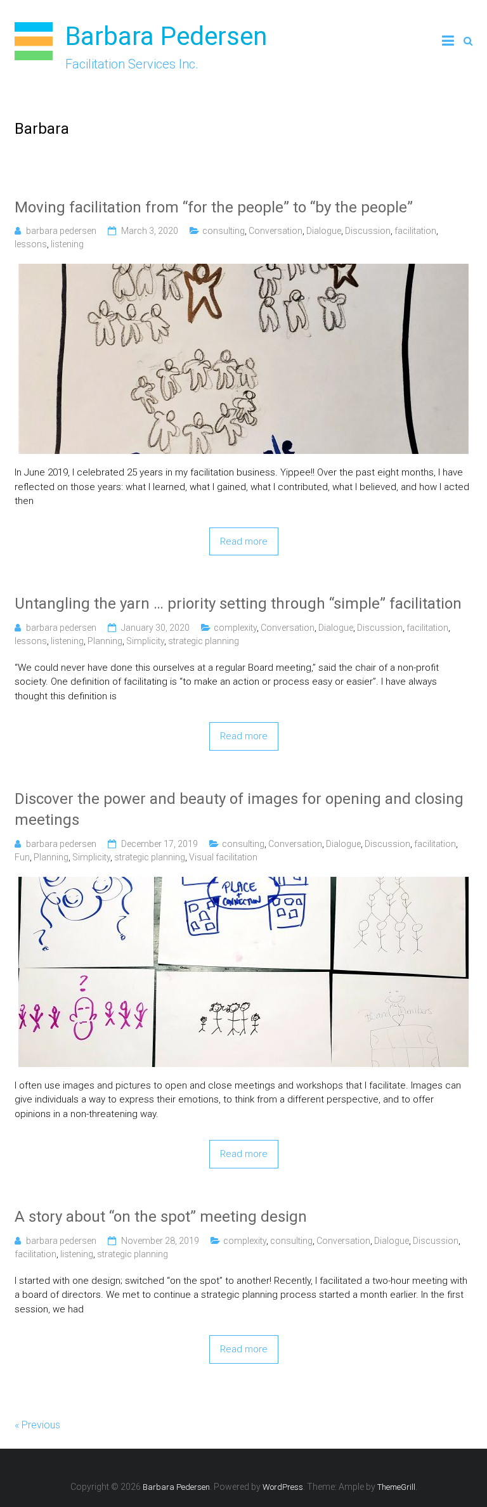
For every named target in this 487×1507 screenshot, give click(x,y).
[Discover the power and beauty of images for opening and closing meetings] (243, 883)
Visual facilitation (223, 857)
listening (67, 244)
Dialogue (323, 231)
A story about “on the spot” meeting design (161, 1217)
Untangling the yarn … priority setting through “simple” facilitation (238, 603)
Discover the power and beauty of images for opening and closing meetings (239, 809)
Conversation (275, 231)
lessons (31, 244)
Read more (244, 541)
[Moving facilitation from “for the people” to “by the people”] (243, 270)
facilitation (415, 231)
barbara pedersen (61, 231)
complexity (235, 628)
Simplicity (145, 641)
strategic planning (203, 641)
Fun (22, 857)
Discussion (368, 231)
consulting (223, 231)
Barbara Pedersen (166, 36)
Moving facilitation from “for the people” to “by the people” (214, 207)
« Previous (37, 1425)
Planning (105, 641)
